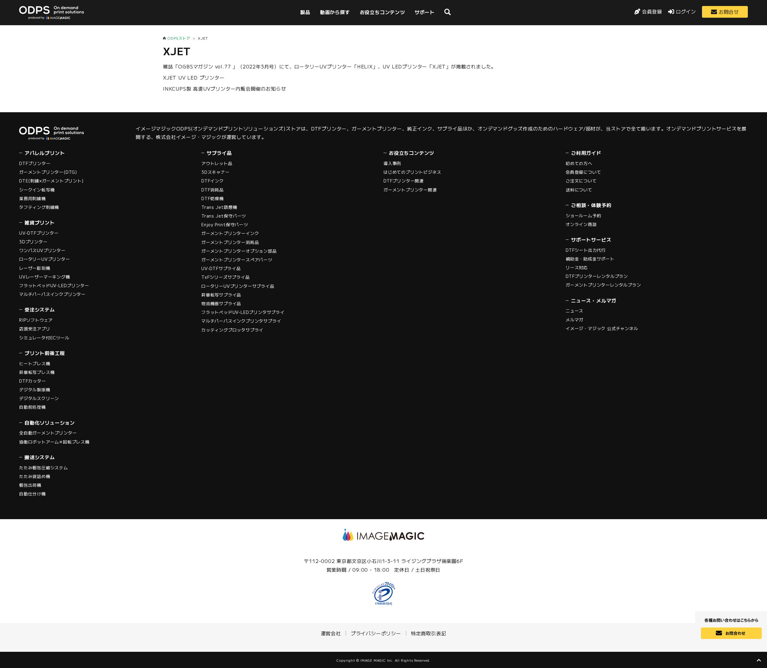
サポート (425, 12)
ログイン (686, 11)
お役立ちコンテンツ (382, 12)
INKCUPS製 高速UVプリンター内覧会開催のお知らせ (224, 88)
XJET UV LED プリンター (194, 77)
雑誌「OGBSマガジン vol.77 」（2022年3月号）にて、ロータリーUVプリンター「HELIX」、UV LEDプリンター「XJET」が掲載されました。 (329, 66)
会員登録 (652, 11)
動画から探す (335, 12)
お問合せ (729, 11)
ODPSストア (178, 38)
